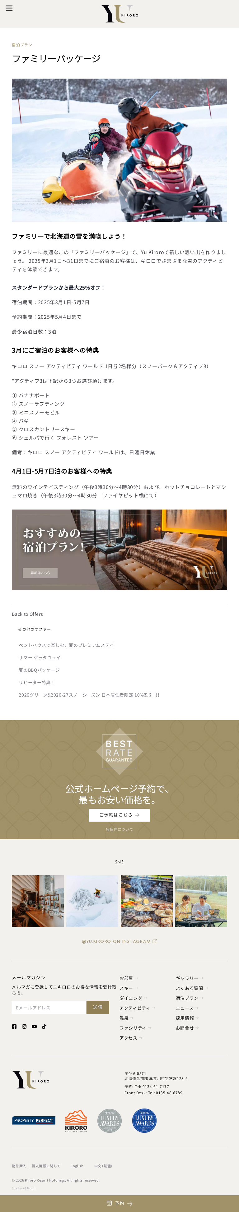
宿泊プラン (22, 45)
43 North (29, 1188)
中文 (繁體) (103, 1165)
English (77, 1165)
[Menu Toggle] (9, 8)
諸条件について (119, 829)
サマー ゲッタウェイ (40, 657)
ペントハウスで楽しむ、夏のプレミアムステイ (66, 645)
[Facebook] (14, 1026)
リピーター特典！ (37, 682)
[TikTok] (44, 1026)
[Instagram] (24, 1026)
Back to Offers (27, 614)
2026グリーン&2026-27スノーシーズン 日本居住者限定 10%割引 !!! (89, 695)
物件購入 (19, 1165)
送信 (98, 1007)
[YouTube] (34, 1026)
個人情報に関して (46, 1165)
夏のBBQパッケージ (39, 670)
